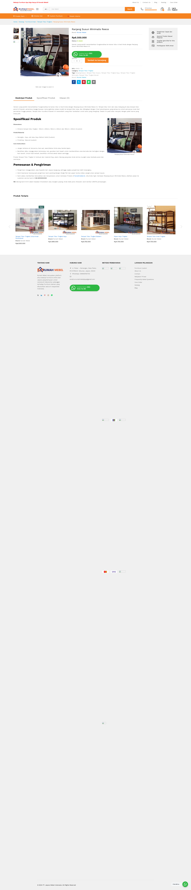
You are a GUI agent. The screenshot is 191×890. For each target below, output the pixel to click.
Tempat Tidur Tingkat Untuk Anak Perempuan (27, 237)
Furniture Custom (141, 268)
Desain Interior (75, 16)
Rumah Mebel (81, 32)
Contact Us (146, 2)
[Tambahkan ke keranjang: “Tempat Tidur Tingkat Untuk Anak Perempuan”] (27, 233)
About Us (135, 2)
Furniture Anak (30, 22)
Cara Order (174, 2)
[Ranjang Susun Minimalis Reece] (74, 82)
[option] (29, 226)
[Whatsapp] (52, 295)
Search (129, 9)
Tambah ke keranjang (96, 60)
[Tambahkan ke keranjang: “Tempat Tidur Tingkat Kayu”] (60, 233)
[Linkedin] (41, 295)
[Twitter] (38, 295)
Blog (155, 2)
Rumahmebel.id (79, 176)
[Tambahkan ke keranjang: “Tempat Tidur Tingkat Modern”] (93, 233)
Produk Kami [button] (19, 16)
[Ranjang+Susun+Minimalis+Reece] (79, 82)
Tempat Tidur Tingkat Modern (91, 236)
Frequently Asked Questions (144, 279)
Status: (74, 41)
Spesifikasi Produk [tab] (46, 98)
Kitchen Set (38, 16)
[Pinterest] (44, 295)
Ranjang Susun (81, 73)
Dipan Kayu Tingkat (120, 236)
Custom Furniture (56, 16)
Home (15, 22)
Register (175, 10)
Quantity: (74, 58)
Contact (137, 274)
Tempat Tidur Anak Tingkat (156, 236)
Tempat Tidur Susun (93, 73)
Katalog (163, 2)
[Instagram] (48, 295)
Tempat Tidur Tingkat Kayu (110, 73)
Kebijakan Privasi (140, 276)
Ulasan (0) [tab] (65, 98)
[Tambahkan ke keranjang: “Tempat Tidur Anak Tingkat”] (159, 233)
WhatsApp (148, 8)
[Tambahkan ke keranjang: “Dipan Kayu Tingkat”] (126, 233)
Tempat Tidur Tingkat (44, 22)
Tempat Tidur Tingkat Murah (89, 75)
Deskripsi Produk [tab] (23, 98)
